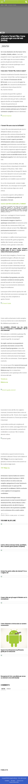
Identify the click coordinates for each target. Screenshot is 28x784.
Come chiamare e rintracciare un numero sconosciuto (13, 624)
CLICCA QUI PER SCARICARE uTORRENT (13, 204)
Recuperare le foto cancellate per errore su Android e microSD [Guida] (13, 677)
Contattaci (7, 780)
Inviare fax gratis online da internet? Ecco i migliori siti (14, 571)
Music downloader (11, 515)
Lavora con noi (20, 780)
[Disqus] (14, 709)
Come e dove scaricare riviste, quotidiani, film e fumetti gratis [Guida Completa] (14, 545)
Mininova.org (4, 382)
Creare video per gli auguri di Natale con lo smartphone (14, 598)
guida (3, 515)
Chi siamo (13, 780)
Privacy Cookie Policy (14, 782)
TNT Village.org (5, 468)
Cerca (26, 2)
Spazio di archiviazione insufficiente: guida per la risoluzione (12, 650)
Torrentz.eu (4, 379)
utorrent (21, 515)
